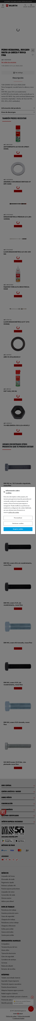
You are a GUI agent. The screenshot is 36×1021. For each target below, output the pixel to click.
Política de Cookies (13, 512)
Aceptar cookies (18, 529)
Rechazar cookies (18, 523)
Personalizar (18, 518)
